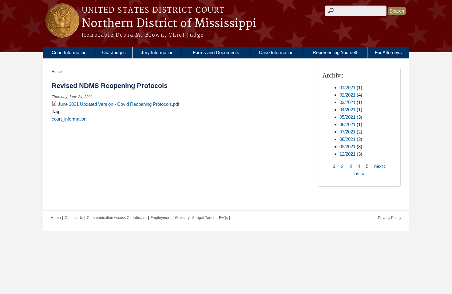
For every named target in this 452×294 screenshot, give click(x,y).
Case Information (276, 52)
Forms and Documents (216, 52)
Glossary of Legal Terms (195, 218)
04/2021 (347, 109)
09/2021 (347, 146)
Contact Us (74, 218)
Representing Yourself (335, 52)
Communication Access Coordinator (117, 218)
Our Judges (114, 52)
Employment (160, 218)
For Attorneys (388, 52)
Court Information (69, 52)
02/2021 (347, 94)
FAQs (223, 218)
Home (57, 72)
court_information (69, 118)
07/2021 (347, 131)
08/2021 (347, 139)
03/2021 (347, 102)
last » (359, 173)
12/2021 (347, 154)
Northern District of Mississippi (169, 24)
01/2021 (347, 87)
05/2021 (347, 117)
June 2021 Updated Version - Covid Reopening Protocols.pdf (118, 104)
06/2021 (347, 124)
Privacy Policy (389, 218)
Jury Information (157, 52)
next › (380, 166)
